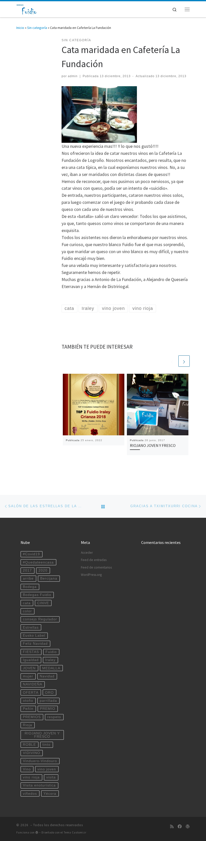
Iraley (50, 660)
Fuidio (51, 652)
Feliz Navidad (35, 643)
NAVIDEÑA (32, 684)
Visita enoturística (39, 785)
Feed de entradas (94, 560)
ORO (49, 692)
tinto (46, 744)
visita (51, 777)
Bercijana (48, 578)
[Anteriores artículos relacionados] (172, 361)
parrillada (48, 701)
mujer (28, 676)
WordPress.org (91, 575)
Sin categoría (37, 27)
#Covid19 (31, 554)
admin (73, 76)
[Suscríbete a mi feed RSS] (172, 826)
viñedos (30, 794)
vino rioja (31, 777)
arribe (28, 578)
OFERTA (30, 692)
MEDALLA (51, 668)
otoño (28, 701)
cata (27, 603)
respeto (54, 717)
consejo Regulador (40, 619)
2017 (27, 570)
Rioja (27, 725)
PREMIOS (32, 717)
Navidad (47, 676)
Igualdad (31, 660)
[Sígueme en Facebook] (180, 826)
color (27, 611)
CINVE (43, 603)
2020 (42, 570)
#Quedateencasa (38, 562)
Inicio (20, 27)
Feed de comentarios (96, 567)
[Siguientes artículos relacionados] (184, 361)
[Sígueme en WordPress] (188, 826)
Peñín (28, 709)
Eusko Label (34, 635)
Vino (27, 769)
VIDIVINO (31, 753)
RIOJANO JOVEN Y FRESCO (153, 445)
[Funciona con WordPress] (36, 832)
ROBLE (29, 744)
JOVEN (29, 668)
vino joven (46, 769)
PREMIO (47, 709)
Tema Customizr (75, 832)
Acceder (87, 552)
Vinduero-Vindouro (40, 761)
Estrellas (31, 627)
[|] (26, 8)
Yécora (49, 794)
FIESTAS (31, 652)
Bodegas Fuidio (37, 595)
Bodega (30, 587)
